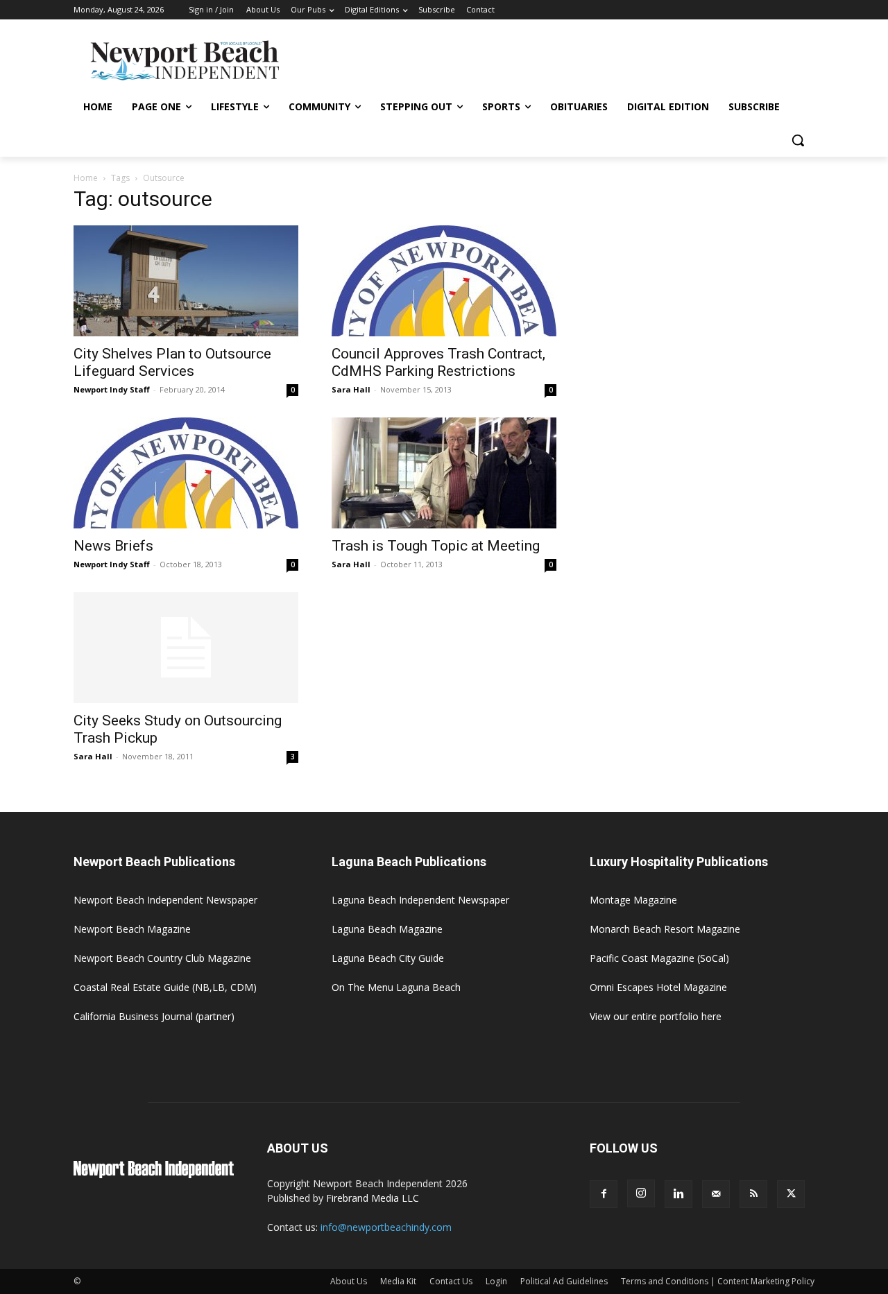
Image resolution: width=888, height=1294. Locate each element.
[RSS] (753, 1194)
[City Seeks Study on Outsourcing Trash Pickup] (186, 647)
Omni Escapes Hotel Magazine (658, 987)
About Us (348, 1281)
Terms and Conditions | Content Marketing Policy (717, 1281)
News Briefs (113, 545)
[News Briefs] (186, 472)
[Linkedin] (678, 1194)
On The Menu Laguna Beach (396, 987)
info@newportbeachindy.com (386, 1227)
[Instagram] (641, 1193)
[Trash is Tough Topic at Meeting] (444, 472)
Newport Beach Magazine (132, 928)
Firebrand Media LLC (372, 1198)
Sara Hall (351, 389)
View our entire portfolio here (656, 1016)
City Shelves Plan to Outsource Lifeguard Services (172, 362)
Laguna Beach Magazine (387, 928)
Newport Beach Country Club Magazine (162, 958)
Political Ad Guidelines (564, 1281)
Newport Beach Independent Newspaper (165, 899)
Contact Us (450, 1281)
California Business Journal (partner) (154, 1016)
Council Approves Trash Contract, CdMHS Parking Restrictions (438, 362)
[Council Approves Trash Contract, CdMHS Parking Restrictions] (444, 280)
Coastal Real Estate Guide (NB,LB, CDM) (165, 987)
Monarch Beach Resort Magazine (665, 928)
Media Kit (398, 1281)
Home (86, 178)
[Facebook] (603, 1194)
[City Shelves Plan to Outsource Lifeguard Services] (186, 280)
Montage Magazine (633, 899)
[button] (797, 140)
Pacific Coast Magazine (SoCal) (659, 958)
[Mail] (716, 1194)
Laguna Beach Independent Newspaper (420, 899)
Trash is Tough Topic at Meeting (436, 545)
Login (496, 1281)
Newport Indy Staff (112, 389)
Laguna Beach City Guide (388, 958)
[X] (791, 1194)
